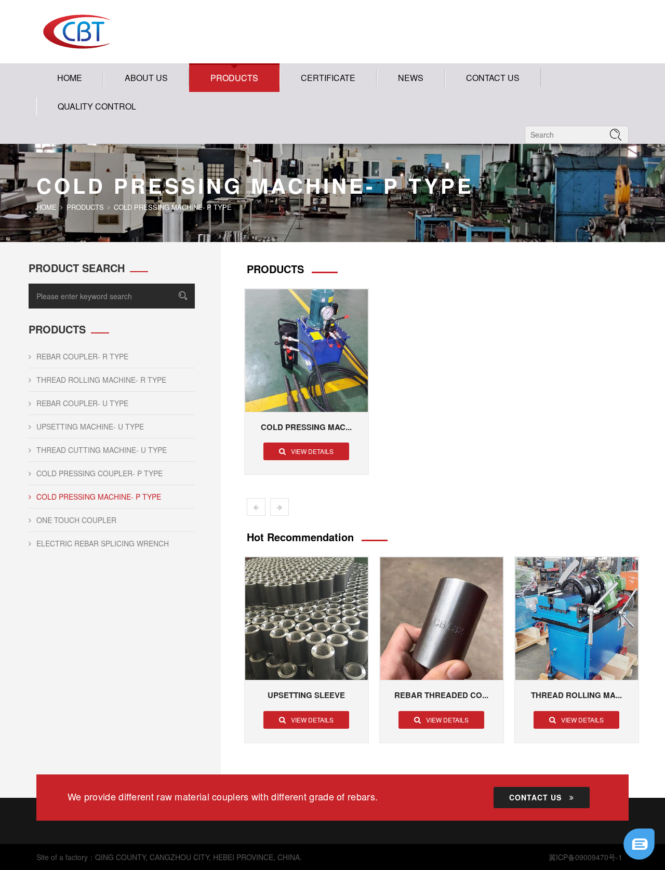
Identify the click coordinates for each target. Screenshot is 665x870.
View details (312, 451)
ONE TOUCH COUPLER (76, 520)
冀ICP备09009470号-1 (585, 857)
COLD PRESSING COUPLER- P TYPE (99, 473)
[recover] (639, 843)
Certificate (328, 78)
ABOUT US (146, 78)
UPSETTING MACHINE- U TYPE (90, 426)
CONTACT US (493, 78)
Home (69, 78)
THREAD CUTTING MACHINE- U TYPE (101, 450)
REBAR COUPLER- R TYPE (82, 356)
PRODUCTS (234, 78)
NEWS (410, 78)
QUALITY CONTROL (97, 106)
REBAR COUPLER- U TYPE (82, 403)
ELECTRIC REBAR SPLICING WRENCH (102, 543)
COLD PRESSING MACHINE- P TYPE (98, 496)
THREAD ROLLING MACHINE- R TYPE (101, 379)
